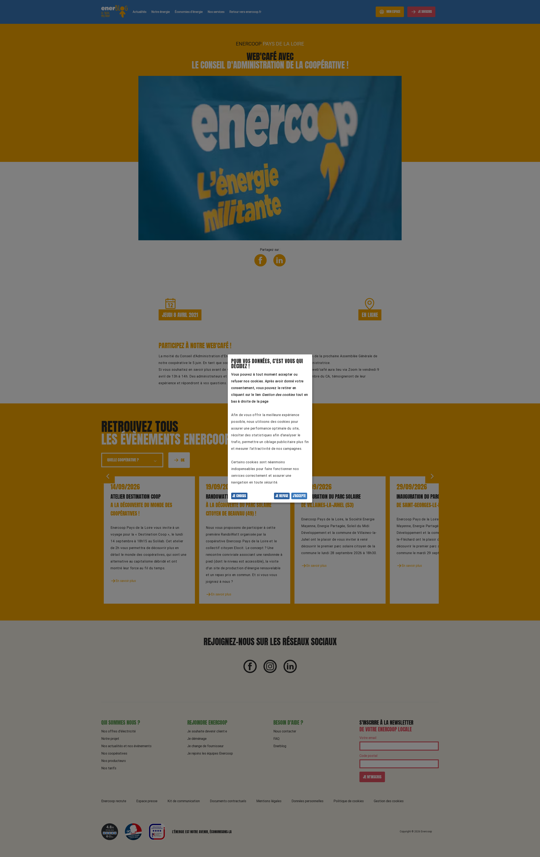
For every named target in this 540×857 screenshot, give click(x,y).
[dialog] (270, 428)
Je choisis (239, 495)
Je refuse (281, 495)
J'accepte (299, 495)
